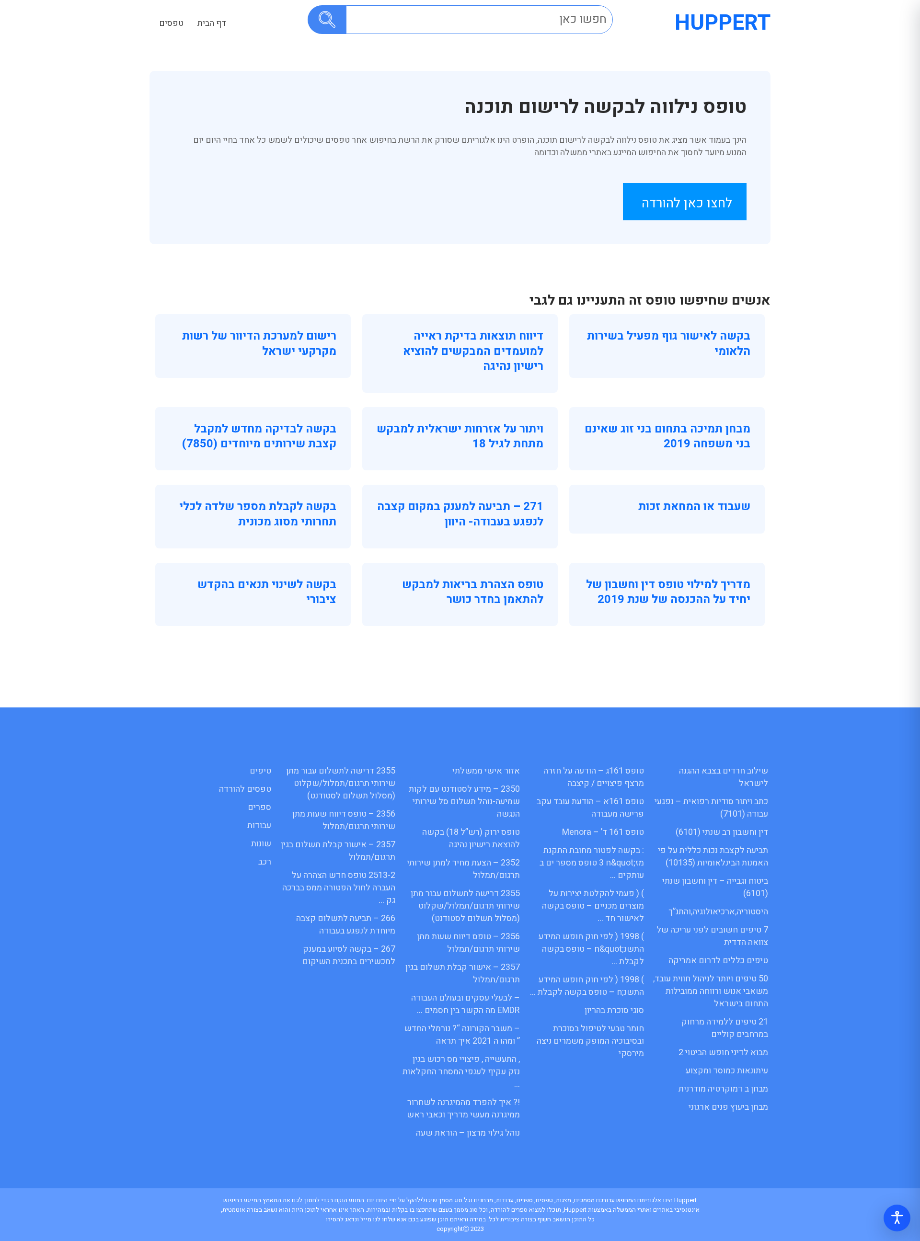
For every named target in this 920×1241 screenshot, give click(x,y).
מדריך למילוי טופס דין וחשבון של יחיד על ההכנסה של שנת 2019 (668, 592)
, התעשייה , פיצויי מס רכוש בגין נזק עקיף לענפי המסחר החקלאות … (461, 1072)
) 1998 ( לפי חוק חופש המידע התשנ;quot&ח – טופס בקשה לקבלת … (591, 949)
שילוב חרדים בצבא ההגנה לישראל (723, 777)
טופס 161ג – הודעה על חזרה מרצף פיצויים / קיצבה (593, 777)
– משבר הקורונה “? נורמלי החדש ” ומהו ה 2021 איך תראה (462, 1034)
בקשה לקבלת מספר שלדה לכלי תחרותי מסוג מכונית (257, 514)
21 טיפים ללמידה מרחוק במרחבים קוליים (724, 1028)
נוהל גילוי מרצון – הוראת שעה (468, 1133)
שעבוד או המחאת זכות (694, 506)
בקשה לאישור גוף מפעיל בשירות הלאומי (668, 343)
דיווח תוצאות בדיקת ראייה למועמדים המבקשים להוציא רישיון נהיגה (473, 351)
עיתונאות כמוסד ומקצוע (727, 1070)
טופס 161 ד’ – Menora (603, 832)
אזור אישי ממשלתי (486, 770)
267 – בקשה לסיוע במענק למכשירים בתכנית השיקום (348, 955)
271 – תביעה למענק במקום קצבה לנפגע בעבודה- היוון (460, 514)
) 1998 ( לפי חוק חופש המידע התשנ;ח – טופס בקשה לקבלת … (587, 986)
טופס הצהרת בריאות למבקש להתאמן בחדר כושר (472, 592)
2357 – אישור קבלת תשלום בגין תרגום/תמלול (462, 973)
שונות (261, 843)
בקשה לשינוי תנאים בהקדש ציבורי (266, 592)
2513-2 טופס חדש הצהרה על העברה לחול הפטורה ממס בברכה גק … (338, 888)
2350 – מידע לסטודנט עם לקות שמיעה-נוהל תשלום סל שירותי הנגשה (464, 801)
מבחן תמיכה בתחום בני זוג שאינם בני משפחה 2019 (667, 436)
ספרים (259, 807)
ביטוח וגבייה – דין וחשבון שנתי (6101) (715, 887)
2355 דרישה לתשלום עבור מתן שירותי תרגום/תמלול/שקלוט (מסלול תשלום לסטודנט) (465, 906)
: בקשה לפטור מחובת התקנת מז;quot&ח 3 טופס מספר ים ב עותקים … (592, 863)
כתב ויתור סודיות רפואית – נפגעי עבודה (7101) (711, 807)
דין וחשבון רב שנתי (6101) (722, 832)
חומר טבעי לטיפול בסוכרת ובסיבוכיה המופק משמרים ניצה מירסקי (590, 1041)
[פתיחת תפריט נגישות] (897, 1218)
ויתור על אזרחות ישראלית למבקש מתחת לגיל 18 (460, 436)
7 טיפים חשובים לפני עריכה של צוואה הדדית (712, 936)
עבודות (259, 825)
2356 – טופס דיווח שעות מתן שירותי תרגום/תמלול (468, 943)
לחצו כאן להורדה (687, 203)
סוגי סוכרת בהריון (614, 1010)
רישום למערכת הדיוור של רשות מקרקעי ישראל (259, 343)
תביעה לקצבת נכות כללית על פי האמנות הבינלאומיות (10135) (713, 856)
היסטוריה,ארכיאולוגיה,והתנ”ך (718, 911)
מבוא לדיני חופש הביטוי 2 (723, 1052)
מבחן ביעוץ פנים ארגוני (728, 1107)
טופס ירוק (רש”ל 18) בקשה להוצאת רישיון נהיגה (471, 838)
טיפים (260, 770)
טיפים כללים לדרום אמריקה (718, 960)
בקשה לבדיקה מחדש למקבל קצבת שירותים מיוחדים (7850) (259, 436)
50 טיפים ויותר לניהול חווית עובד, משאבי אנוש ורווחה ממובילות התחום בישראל (710, 991)
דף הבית (211, 23)
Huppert (722, 23)
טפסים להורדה (245, 789)
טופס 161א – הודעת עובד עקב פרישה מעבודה (590, 807)
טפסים (171, 23)
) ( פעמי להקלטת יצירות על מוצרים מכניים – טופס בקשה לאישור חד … (593, 906)
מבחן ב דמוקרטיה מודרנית (723, 1088)
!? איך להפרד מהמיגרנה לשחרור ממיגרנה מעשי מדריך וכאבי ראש (463, 1108)
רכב (264, 861)
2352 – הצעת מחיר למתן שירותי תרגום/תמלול (463, 869)
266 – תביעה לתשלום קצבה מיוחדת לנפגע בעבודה (345, 924)
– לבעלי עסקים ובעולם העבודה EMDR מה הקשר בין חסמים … (465, 1004)
